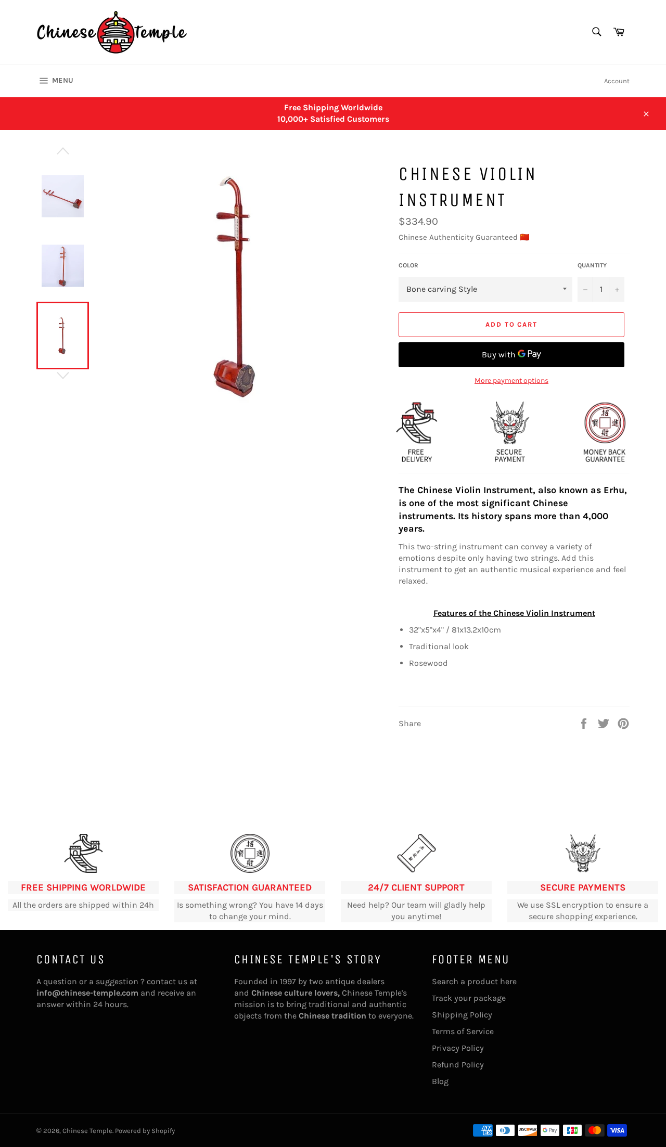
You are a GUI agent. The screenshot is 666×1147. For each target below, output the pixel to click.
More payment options (511, 380)
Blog (440, 1081)
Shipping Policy (462, 1015)
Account (617, 81)
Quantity (592, 265)
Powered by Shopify (145, 1131)
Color (408, 265)
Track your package (469, 998)
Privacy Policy (458, 1048)
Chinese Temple (87, 1131)
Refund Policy (458, 1064)
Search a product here (474, 981)
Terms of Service (463, 1031)
